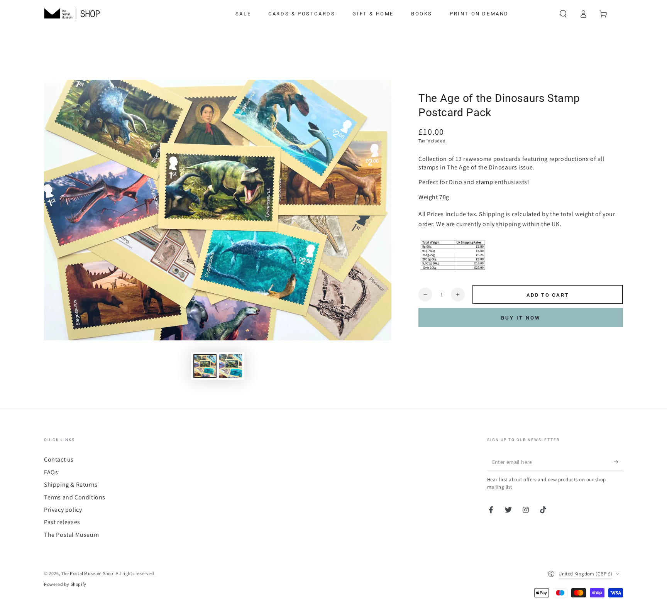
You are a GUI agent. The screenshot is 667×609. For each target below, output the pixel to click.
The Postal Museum (71, 535)
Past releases (62, 522)
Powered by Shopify (65, 584)
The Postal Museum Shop (87, 573)
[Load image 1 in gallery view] (205, 366)
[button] (563, 13)
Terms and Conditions (74, 497)
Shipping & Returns (71, 484)
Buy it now (520, 318)
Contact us (59, 459)
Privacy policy (63, 510)
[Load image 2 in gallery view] (230, 366)
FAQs (51, 472)
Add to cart (547, 295)
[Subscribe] (618, 461)
